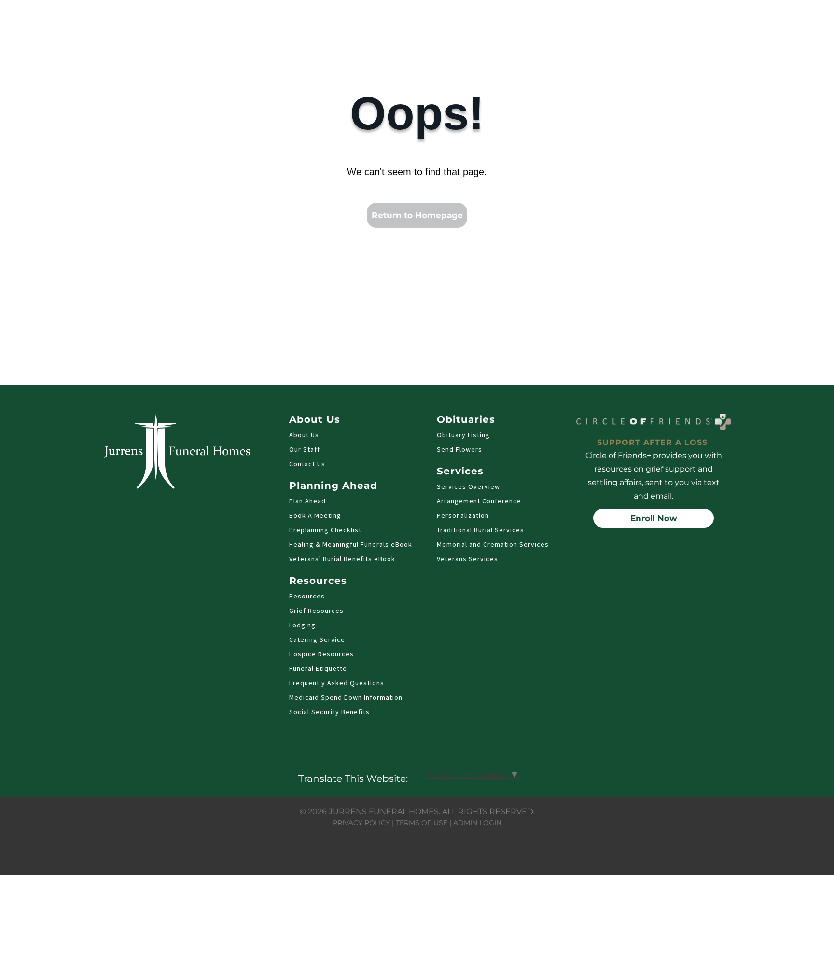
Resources (307, 596)
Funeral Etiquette (318, 668)
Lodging (302, 625)
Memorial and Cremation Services (493, 544)
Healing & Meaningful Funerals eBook (350, 544)
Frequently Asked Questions (336, 683)
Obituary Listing (463, 434)
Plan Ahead (307, 501)
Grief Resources (316, 610)
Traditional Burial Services (480, 530)
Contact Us (307, 463)
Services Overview (468, 486)
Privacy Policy (361, 823)
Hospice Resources (321, 654)
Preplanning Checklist (325, 530)
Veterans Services (467, 559)
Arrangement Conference (479, 501)
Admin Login (477, 823)
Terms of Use (421, 823)
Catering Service (317, 639)
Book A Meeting (315, 515)
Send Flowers (459, 449)
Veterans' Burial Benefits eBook (342, 559)
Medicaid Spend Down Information (346, 697)
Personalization (463, 515)
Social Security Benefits (329, 712)
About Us (304, 434)
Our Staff (304, 449)
